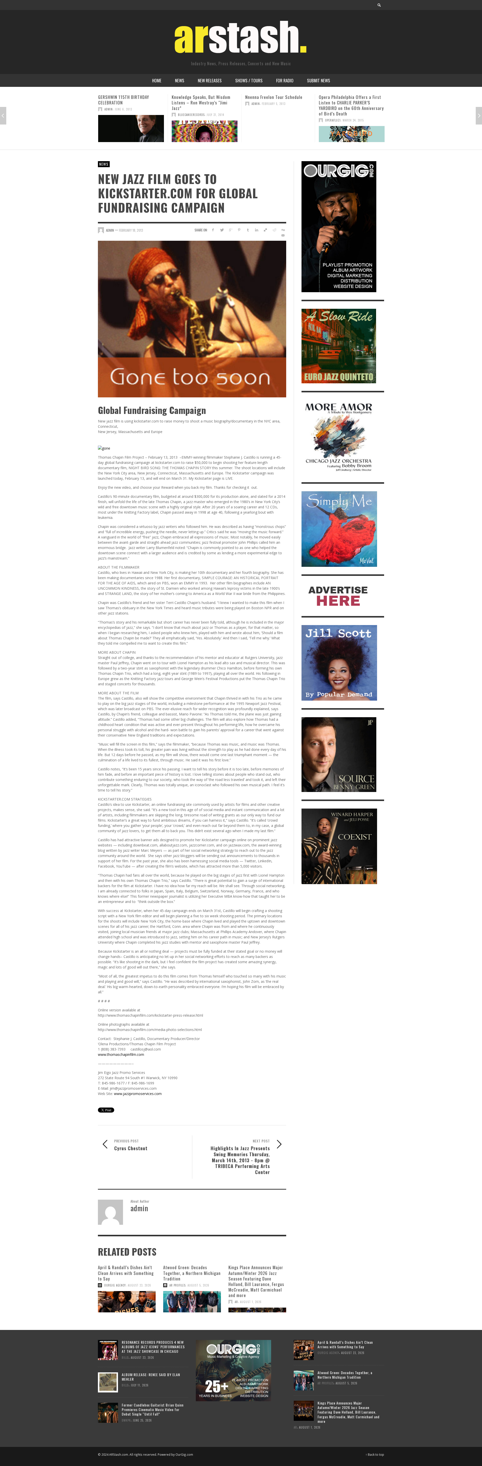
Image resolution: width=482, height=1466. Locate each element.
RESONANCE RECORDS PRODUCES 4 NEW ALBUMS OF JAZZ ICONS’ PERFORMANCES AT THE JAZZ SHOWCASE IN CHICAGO (153, 1346)
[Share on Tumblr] (248, 229)
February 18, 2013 (131, 230)
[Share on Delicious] (265, 229)
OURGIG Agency (115, 1285)
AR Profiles (177, 1285)
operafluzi (259, 120)
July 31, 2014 (142, 115)
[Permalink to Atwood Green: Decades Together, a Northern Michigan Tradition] (192, 1302)
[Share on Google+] (230, 229)
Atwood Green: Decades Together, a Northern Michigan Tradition (192, 1272)
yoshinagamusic (336, 131)
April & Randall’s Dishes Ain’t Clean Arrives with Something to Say (126, 1272)
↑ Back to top (375, 1454)
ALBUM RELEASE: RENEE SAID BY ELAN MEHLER (151, 1377)
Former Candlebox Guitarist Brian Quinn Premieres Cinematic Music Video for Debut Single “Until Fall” (153, 1409)
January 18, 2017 (362, 131)
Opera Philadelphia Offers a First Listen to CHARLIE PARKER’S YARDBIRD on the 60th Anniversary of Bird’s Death (277, 105)
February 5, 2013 (200, 104)
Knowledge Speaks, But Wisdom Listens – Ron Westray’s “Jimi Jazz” (127, 102)
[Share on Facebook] (213, 229)
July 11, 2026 (140, 1385)
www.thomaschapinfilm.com (121, 1054)
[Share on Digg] (282, 229)
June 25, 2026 (142, 1420)
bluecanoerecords (117, 115)
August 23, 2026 (139, 1285)
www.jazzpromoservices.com (138, 1093)
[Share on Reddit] (274, 229)
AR (236, 1302)
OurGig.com (184, 1454)
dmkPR (126, 1420)
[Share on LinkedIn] (256, 229)
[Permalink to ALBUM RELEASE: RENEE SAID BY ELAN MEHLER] (108, 1382)
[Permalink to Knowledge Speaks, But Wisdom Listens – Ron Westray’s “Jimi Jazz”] (131, 131)
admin (182, 104)
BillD (125, 1358)
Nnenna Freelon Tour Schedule (200, 97)
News (103, 164)
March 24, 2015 (279, 120)
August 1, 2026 (251, 1302)
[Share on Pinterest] (239, 229)
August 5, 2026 (198, 1285)
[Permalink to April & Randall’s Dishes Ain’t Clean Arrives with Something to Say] (127, 1302)
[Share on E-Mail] (282, 235)
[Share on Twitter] (221, 229)
